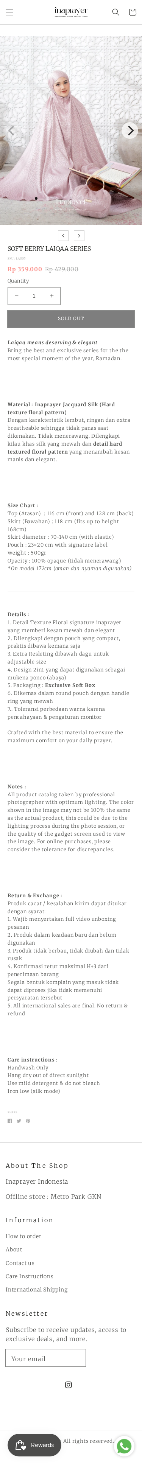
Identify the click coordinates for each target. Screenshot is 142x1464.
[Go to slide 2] (45, 214)
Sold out (71, 318)
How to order (24, 1236)
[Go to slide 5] (71, 214)
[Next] (130, 130)
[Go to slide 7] (88, 214)
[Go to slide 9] (106, 214)
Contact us (20, 1263)
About (14, 1249)
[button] (9, 12)
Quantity (18, 281)
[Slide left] (63, 235)
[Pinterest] (28, 1121)
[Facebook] (10, 1121)
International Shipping (37, 1289)
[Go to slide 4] (62, 214)
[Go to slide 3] (53, 214)
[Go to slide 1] (36, 214)
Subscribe (114, 1357)
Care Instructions (30, 1276)
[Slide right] (79, 235)
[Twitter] (19, 1121)
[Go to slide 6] (79, 214)
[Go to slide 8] (97, 214)
